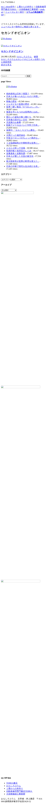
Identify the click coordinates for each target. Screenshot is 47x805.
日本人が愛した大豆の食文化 (19, 156)
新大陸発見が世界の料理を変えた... (22, 161)
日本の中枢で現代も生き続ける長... (22, 166)
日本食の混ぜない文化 (16, 120)
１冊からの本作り (25, 7)
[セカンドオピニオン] (11, 46)
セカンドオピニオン (12, 51)
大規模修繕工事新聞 (28, 9)
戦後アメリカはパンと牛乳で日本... (22, 125)
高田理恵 (7, 62)
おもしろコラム (24, 57)
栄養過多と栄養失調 (15, 153)
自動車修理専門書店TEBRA (19, 791)
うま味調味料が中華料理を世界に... (22, 143)
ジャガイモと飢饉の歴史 (17, 104)
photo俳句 (10, 7)
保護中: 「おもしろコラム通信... (21, 130)
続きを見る (6, 65)
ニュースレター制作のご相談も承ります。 (21, 27)
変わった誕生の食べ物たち (18, 117)
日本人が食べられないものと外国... (22, 96)
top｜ (3, 7)
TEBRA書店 (11, 783)
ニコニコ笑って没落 (15, 148)
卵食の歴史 (11, 101)
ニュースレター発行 (14, 12)
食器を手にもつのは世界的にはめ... (22, 112)
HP (2, 15)
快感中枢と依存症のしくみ (18, 151)
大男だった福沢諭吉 (15, 135)
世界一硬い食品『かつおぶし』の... (22, 107)
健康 (36, 57)
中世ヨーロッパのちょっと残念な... (22, 138)
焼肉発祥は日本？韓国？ (17, 94)
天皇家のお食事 (13, 122)
